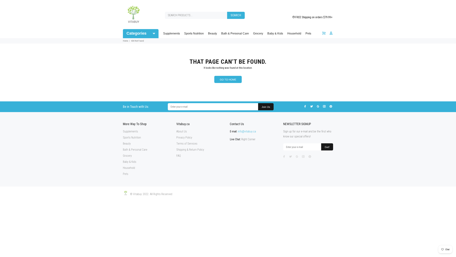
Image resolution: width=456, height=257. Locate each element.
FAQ (178, 155)
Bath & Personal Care (235, 33)
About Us (181, 131)
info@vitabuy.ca (247, 131)
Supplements (171, 33)
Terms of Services (186, 143)
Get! (327, 147)
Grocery (258, 33)
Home (125, 41)
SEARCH (236, 15)
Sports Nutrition (194, 33)
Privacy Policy (184, 137)
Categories (136, 33)
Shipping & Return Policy (190, 149)
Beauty (212, 33)
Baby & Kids (275, 33)
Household (294, 33)
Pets (308, 33)
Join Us (266, 106)
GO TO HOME (228, 79)
